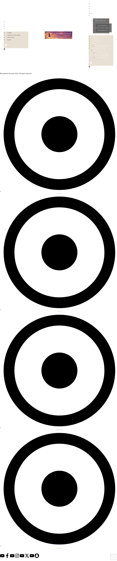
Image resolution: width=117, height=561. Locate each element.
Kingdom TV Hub (96, 15)
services (8, 26)
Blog (7, 28)
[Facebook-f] (7, 555)
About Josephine (12, 24)
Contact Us (94, 8)
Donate (93, 4)
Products (94, 6)
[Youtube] (2, 555)
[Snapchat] (37, 555)
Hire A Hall (99, 20)
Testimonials (102, 30)
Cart (92, 11)
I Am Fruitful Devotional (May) (102, 27)
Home (7, 21)
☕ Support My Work (98, 13)
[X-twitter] (27, 555)
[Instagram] (17, 555)
